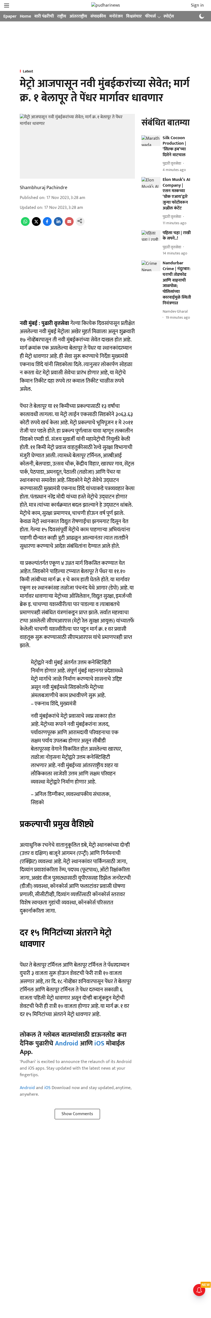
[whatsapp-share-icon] (25, 224)
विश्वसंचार (134, 16)
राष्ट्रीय (61, 16)
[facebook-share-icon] (47, 224)
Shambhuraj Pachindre (43, 188)
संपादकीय (98, 16)
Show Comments (77, 1114)
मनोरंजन (116, 16)
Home (25, 16)
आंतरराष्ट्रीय (78, 16)
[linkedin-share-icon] (58, 224)
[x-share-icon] (36, 224)
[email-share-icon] (69, 224)
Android (66, 1043)
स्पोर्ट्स (168, 16)
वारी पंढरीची (44, 16)
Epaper (9, 16)
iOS (99, 1043)
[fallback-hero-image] (150, 140)
